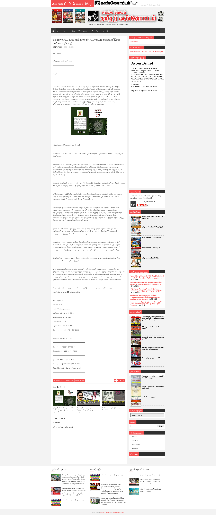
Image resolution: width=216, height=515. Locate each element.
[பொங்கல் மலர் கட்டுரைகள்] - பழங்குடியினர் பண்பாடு (144, 474)
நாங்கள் (66, 30)
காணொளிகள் (136, 444)
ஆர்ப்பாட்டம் (135, 440)
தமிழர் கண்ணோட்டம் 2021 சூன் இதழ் (152, 227)
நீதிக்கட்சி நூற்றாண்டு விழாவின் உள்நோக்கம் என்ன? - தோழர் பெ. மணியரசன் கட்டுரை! (150, 481)
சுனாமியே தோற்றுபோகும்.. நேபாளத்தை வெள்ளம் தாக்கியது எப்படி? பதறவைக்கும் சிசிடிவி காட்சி (146, 283)
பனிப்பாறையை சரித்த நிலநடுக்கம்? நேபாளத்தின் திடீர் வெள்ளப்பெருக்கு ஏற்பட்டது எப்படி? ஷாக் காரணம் (146, 303)
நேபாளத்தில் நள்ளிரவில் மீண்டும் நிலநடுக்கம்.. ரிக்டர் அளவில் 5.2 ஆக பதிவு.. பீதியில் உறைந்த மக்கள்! (147, 277)
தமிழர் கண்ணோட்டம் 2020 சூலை (151, 237)
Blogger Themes (118, 512)
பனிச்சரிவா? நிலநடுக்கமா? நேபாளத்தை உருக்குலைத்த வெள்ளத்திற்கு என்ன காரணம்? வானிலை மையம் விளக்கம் (145, 297)
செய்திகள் (135, 448)
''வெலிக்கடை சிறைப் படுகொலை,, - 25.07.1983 (111, 409)
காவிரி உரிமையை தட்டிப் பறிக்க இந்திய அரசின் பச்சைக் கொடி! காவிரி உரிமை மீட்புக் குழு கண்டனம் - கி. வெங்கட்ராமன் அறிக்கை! (113, 501)
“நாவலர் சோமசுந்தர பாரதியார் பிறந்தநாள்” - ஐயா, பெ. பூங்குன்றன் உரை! (87, 410)
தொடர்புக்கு (100, 30)
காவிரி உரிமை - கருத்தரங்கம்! (150, 397)
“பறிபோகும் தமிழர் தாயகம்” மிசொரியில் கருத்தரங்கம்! (153, 377)
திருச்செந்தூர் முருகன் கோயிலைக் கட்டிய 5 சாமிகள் (151, 490)
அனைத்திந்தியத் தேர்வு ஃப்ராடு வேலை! (152, 358)
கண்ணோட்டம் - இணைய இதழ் (72, 3)
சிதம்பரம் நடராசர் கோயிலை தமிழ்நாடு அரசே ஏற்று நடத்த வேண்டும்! (153, 348)
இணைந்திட (134, 41)
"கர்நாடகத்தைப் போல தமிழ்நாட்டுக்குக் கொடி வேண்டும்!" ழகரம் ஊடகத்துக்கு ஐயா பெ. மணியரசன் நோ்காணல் (153, 318)
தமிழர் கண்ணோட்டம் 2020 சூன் (151, 247)
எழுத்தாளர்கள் (87, 30)
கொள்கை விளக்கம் (59, 380)
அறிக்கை (134, 437)
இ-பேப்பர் (110, 30)
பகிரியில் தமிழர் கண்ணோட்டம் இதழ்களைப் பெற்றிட (146, 51)
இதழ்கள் (75, 30)
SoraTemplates (105, 512)
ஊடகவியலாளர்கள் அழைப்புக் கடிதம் (73, 499)
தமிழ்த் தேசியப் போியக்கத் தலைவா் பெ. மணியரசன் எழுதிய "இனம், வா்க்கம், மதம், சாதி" (63, 410)
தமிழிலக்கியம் (69, 380)
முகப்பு (59, 30)
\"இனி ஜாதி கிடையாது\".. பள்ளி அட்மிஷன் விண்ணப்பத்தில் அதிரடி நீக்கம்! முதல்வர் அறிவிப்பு (146, 289)
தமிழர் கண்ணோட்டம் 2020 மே (150, 258)
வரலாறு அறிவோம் (79, 380)
